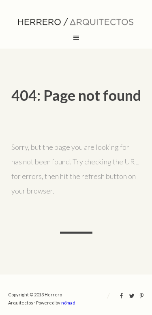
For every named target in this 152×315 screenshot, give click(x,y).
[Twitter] (131, 297)
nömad (68, 302)
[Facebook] (121, 297)
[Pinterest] (141, 297)
